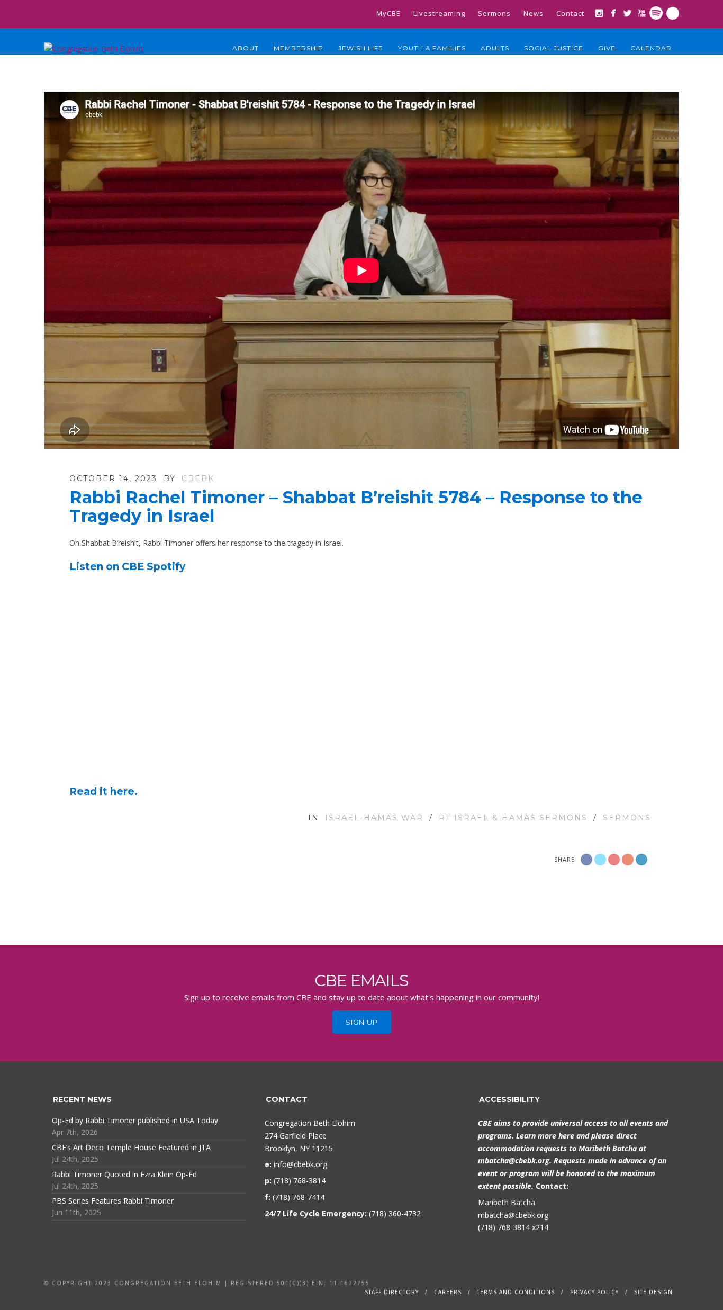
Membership (298, 48)
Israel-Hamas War (374, 818)
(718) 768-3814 (504, 1227)
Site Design (653, 1292)
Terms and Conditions (516, 1292)
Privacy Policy (594, 1292)
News (533, 13)
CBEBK (198, 478)
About (245, 48)
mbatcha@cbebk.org (513, 1160)
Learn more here (545, 1136)
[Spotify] (656, 13)
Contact (570, 13)
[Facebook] (613, 13)
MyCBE (388, 13)
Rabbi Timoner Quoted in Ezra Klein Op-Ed (124, 1174)
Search (672, 13)
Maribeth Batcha (506, 1202)
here (122, 791)
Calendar (651, 48)
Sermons (494, 13)
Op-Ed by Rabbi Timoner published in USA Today (135, 1120)
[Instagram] (598, 13)
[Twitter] (627, 13)
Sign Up (362, 1022)
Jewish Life (360, 48)
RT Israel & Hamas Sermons (513, 818)
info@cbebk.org (300, 1164)
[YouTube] (641, 13)
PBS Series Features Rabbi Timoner (113, 1201)
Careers (448, 1292)
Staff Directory (392, 1292)
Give (607, 48)
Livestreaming (439, 13)
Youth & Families (432, 48)
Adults (495, 48)
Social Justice (553, 48)
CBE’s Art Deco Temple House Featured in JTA (131, 1147)
